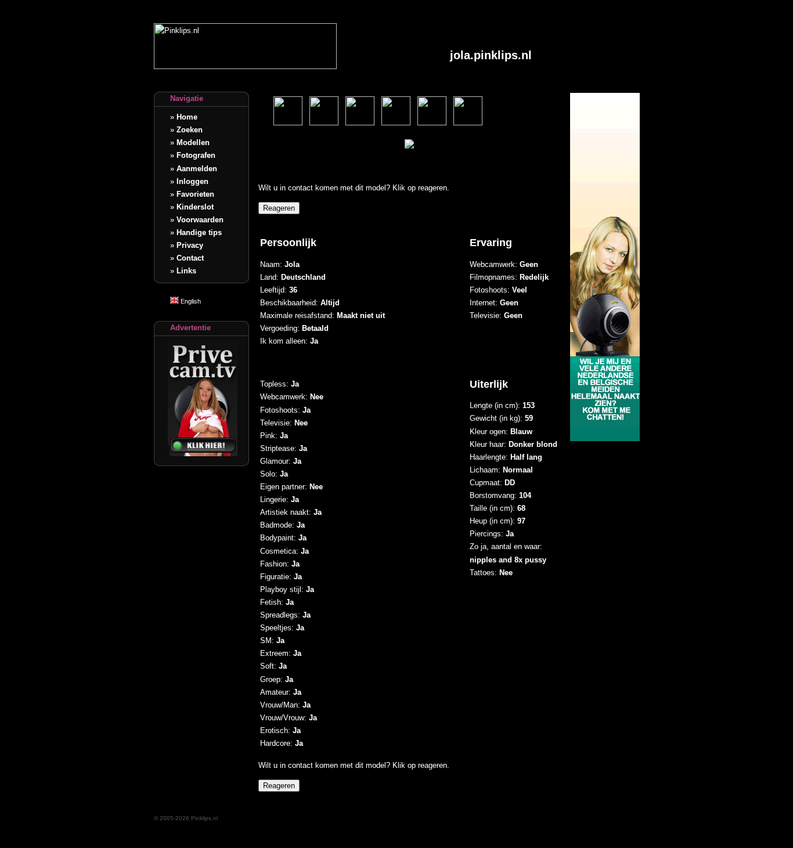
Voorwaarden (200, 219)
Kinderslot (195, 207)
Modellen (193, 142)
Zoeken (189, 129)
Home (186, 117)
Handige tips (199, 232)
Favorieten (195, 194)
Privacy (189, 245)
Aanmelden (196, 168)
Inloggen (192, 181)
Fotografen (195, 155)
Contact (190, 258)
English (190, 301)
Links (186, 270)
